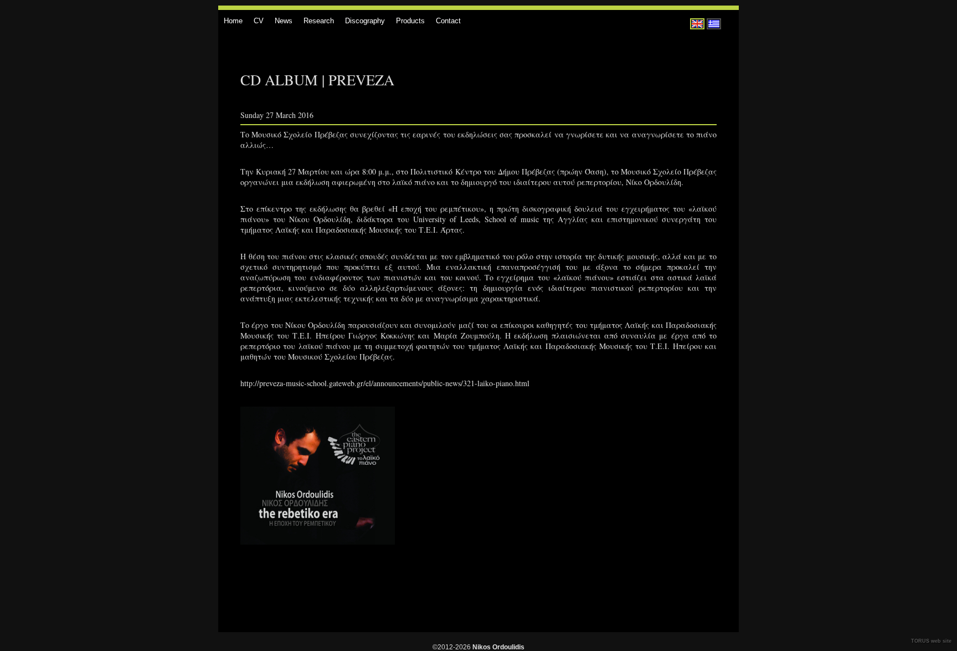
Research (318, 21)
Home (233, 21)
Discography (365, 21)
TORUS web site (931, 641)
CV (259, 21)
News (283, 21)
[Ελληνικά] (714, 23)
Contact (448, 21)
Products (410, 21)
